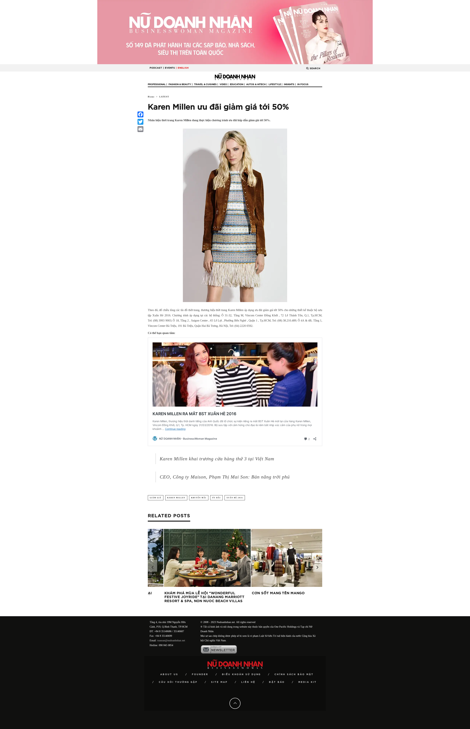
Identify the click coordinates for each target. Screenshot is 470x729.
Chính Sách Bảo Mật (294, 674)
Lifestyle (275, 84)
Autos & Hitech (256, 84)
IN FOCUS (302, 84)
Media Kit (307, 682)
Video (223, 84)
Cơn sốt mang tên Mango (174, 593)
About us (169, 674)
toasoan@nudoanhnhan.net (171, 640)
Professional (157, 84)
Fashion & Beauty (180, 84)
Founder (200, 674)
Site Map (219, 682)
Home (151, 97)
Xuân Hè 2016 (235, 498)
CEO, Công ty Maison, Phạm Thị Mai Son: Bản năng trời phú (225, 477)
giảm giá (155, 498)
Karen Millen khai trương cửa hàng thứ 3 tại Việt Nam (217, 458)
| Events (169, 68)
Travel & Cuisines (205, 84)
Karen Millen (176, 498)
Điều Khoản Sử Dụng (241, 674)
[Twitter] (140, 121)
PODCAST (156, 68)
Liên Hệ (248, 682)
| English (182, 68)
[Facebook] (140, 114)
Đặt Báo (277, 682)
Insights (289, 84)
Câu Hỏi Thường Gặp (178, 682)
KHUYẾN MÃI (198, 498)
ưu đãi (216, 498)
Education (236, 84)
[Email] (140, 129)
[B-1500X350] (235, 31)
